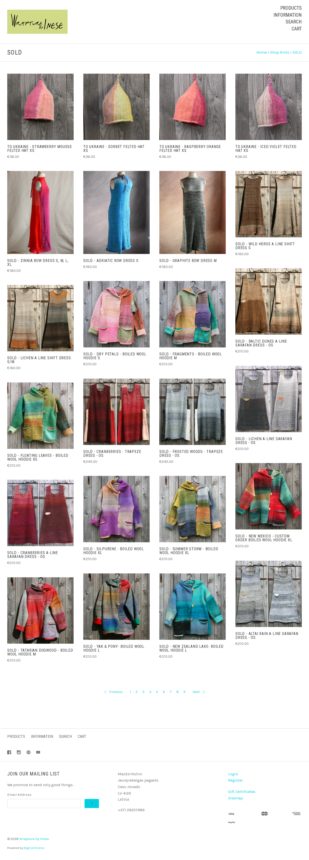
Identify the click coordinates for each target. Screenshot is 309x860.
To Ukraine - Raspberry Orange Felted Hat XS (190, 148)
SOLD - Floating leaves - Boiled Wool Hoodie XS (37, 457)
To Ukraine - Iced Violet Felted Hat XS (265, 148)
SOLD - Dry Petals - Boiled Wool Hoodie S (114, 356)
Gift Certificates (241, 791)
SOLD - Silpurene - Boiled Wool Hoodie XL (113, 551)
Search (294, 22)
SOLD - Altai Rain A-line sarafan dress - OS (266, 635)
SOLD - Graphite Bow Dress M (188, 260)
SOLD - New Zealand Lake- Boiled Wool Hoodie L (191, 648)
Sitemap (235, 798)
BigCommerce (34, 848)
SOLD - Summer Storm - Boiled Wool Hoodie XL (188, 551)
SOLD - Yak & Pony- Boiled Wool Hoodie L (113, 648)
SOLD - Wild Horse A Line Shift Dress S (265, 246)
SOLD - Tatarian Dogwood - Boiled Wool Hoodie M (40, 652)
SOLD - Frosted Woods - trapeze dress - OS (191, 453)
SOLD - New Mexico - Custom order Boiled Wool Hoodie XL (263, 538)
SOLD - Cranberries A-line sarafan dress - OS (32, 554)
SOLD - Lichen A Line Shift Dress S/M (39, 360)
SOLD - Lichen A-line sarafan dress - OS (263, 441)
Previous (116, 692)
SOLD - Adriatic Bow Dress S (111, 260)
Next (196, 692)
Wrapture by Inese (34, 839)
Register (235, 780)
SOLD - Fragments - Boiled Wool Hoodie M (190, 356)
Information (288, 15)
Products (291, 8)
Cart (297, 29)
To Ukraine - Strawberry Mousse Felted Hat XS (39, 148)
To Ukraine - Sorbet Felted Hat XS (114, 148)
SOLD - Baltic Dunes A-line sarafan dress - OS (261, 343)
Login (233, 774)
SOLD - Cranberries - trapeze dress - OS (112, 453)
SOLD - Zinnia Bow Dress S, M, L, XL (38, 262)
